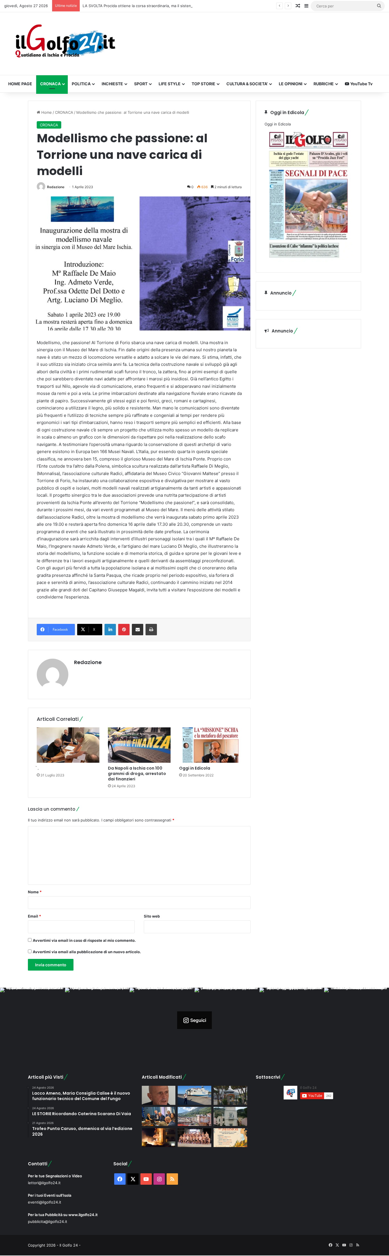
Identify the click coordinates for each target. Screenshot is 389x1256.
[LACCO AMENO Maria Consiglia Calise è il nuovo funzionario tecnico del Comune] (230, 1116)
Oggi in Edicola (194, 768)
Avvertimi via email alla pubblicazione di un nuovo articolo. (87, 951)
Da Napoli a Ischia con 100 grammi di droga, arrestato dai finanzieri (137, 773)
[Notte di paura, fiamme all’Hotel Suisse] (158, 1137)
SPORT (141, 83)
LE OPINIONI (290, 83)
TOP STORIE (203, 83)
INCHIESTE (112, 83)
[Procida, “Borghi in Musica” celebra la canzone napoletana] (230, 1137)
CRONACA (50, 83)
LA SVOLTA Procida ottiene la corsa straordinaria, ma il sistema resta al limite (151, 5)
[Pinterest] (124, 629)
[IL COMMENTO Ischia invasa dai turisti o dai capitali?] (158, 1095)
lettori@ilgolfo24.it (44, 1182)
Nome (35, 892)
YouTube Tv (360, 83)
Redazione (55, 187)
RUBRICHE (324, 83)
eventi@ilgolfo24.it (44, 1202)
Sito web (152, 916)
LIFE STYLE (170, 83)
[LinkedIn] (110, 629)
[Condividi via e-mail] (137, 629)
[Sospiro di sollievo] (158, 1116)
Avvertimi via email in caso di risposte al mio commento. (84, 940)
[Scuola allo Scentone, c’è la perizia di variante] (230, 1095)
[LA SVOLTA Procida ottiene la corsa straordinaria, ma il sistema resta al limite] (194, 1095)
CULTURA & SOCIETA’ (247, 83)
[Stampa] (151, 629)
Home (46, 112)
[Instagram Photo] (32, 1020)
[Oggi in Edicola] (210, 745)
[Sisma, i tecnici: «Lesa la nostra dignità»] (194, 1116)
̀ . (38, 768)
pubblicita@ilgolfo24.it (47, 1221)
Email (34, 916)
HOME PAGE (20, 83)
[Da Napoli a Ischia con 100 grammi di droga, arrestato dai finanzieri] (139, 745)
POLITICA (81, 83)
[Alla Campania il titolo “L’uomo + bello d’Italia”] (194, 1137)
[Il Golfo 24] (64, 44)
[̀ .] (68, 745)
